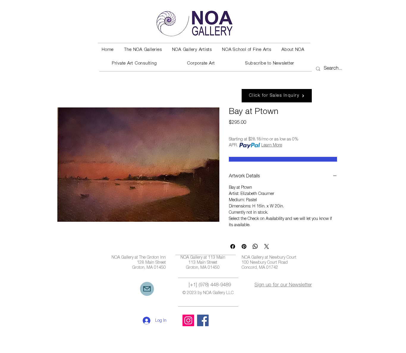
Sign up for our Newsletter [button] (283, 285)
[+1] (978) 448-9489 (210, 285)
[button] (143, 50)
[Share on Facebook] (232, 246)
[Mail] (147, 289)
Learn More (271, 145)
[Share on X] (266, 246)
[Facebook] (203, 320)
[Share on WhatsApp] (255, 246)
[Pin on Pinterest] (244, 246)
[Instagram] (188, 320)
